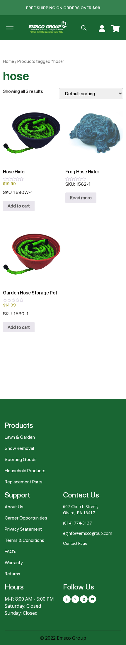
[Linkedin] (84, 599)
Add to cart (19, 206)
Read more (81, 197)
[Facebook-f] (67, 599)
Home (8, 61)
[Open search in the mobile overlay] (84, 28)
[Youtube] (92, 599)
